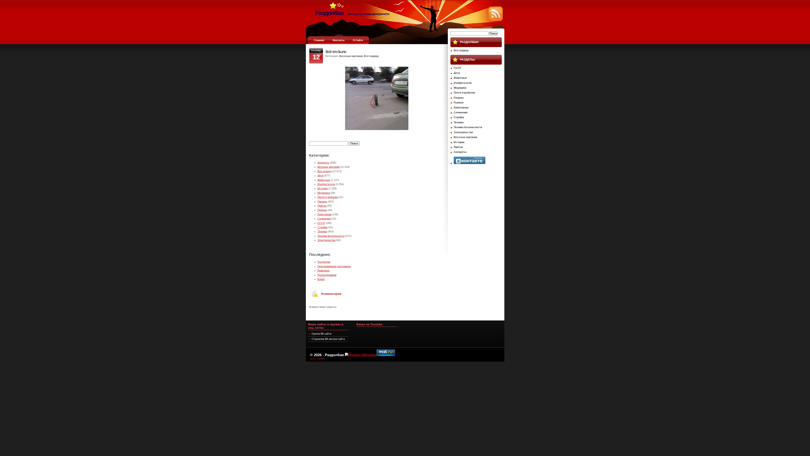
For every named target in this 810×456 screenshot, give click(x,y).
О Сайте (358, 40)
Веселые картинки (351, 56)
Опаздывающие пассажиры (334, 266)
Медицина (323, 192)
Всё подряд (371, 56)
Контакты (338, 40)
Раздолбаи (334, 355)
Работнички (324, 214)
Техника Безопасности (331, 236)
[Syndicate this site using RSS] (495, 20)
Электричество (326, 240)
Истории (322, 188)
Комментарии (331, 293)
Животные (323, 180)
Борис (321, 279)
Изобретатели (326, 184)
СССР (321, 223)
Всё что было (335, 52)
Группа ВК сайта (321, 333)
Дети (320, 175)
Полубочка (323, 262)
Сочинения (324, 218)
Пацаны (322, 201)
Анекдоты (323, 162)
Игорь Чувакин (317, 358)
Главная (319, 40)
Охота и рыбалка (327, 197)
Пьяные (322, 210)
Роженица (323, 270)
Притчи (321, 205)
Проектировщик (326, 275)
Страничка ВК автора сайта (328, 339)
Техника (322, 231)
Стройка (322, 227)
